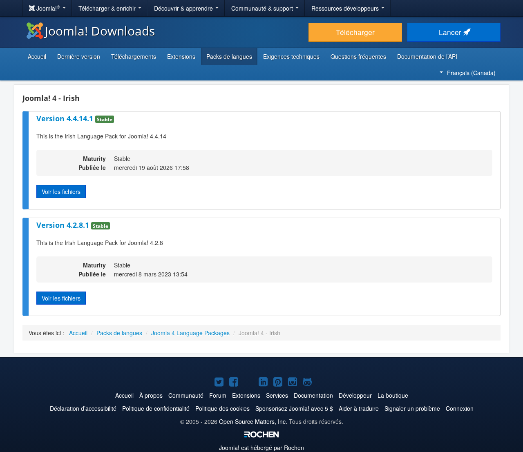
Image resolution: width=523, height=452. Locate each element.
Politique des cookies (222, 408)
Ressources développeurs (345, 8)
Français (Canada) (471, 73)
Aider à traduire (359, 408)
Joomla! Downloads (100, 30)
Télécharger (355, 32)
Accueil (37, 56)
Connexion (460, 408)
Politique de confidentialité (156, 408)
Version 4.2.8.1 (63, 225)
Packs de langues (229, 56)
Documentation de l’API (427, 56)
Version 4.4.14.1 (65, 118)
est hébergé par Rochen (261, 447)
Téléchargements (133, 56)
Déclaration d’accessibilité (83, 408)
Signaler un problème (412, 408)
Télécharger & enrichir (107, 8)
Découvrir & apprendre (184, 8)
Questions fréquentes (358, 56)
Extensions (181, 56)
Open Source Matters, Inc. (253, 421)
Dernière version (78, 56)
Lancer (451, 32)
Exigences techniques (291, 56)
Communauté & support (263, 8)
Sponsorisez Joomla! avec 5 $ (294, 408)
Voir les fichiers (61, 191)
